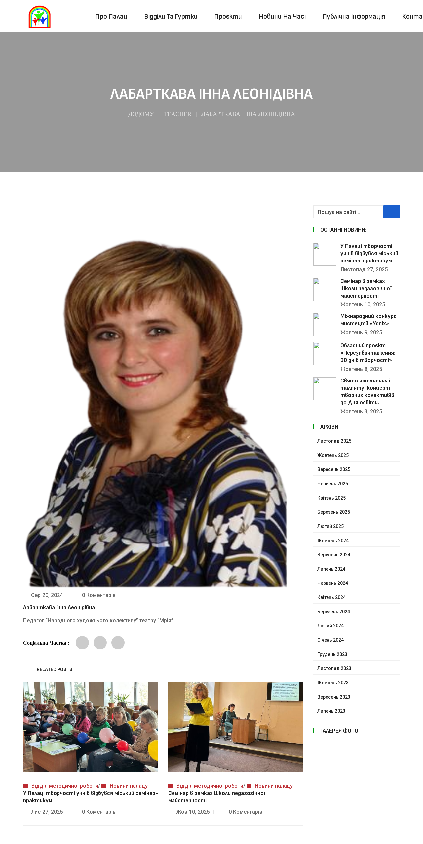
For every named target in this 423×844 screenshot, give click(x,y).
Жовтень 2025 (333, 455)
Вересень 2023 (333, 697)
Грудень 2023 (332, 654)
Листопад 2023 (334, 668)
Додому (141, 114)
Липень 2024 (331, 569)
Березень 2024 (333, 611)
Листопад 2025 (334, 441)
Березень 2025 (333, 512)
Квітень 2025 (331, 498)
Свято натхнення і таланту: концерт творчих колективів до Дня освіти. (367, 391)
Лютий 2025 (330, 526)
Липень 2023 (331, 711)
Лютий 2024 (330, 625)
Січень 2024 (330, 640)
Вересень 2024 (333, 554)
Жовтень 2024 (333, 540)
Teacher (177, 114)
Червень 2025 (332, 483)
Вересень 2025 (333, 469)
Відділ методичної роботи (64, 786)
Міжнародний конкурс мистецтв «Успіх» (368, 320)
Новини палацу (129, 786)
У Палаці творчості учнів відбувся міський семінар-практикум (369, 253)
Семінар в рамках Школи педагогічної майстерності (366, 288)
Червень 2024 (332, 583)
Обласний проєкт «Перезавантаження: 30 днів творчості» (367, 353)
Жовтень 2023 (333, 682)
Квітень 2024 (331, 597)
